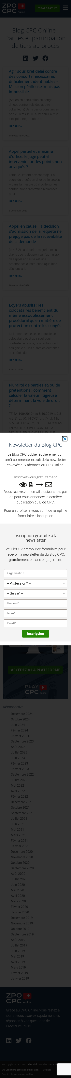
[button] (65, 439)
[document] (35, 539)
